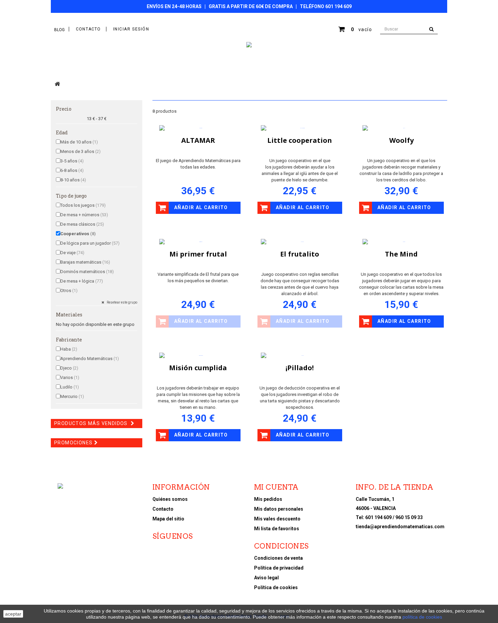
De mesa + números (84, 214)
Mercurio (72, 396)
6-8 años (72, 170)
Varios (69, 377)
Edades (237, 67)
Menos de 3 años (80, 151)
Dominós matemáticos (87, 271)
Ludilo (69, 387)
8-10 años (73, 179)
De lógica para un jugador (90, 243)
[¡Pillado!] (300, 356)
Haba (68, 349)
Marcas (262, 67)
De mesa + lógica (81, 281)
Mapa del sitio (168, 518)
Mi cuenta (276, 487)
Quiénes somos (170, 499)
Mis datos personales (278, 509)
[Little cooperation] (300, 128)
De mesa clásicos (82, 224)
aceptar (13, 614)
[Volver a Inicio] (57, 84)
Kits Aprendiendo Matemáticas (107, 67)
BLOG (59, 29)
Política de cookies (276, 587)
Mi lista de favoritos (276, 528)
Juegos (213, 67)
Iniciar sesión (131, 29)
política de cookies (422, 617)
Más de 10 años (79, 141)
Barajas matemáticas (85, 262)
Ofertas (288, 67)
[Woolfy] (401, 128)
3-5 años (72, 160)
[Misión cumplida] (198, 356)
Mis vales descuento (277, 518)
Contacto (162, 509)
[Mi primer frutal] (198, 242)
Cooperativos (78, 233)
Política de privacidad (279, 568)
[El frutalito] (300, 242)
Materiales (182, 67)
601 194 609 (338, 6)
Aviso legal (266, 577)
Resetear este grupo (121, 302)
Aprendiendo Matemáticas (89, 358)
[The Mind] (401, 242)
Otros (69, 290)
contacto (88, 29)
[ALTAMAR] (198, 128)
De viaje (72, 252)
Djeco (69, 368)
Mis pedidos (268, 499)
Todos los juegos (83, 205)
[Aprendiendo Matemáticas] (249, 44)
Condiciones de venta (278, 558)
